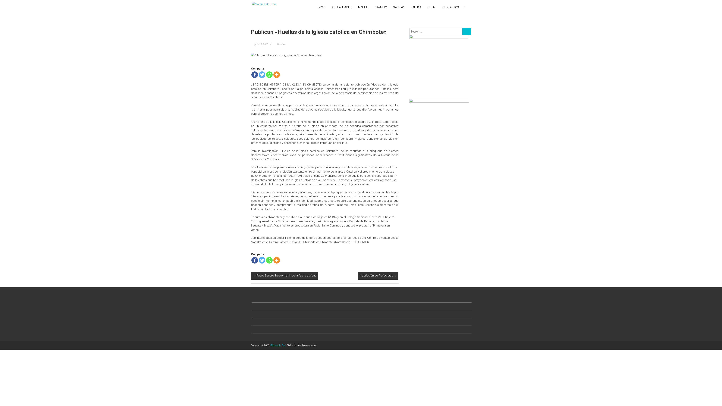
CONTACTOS (451, 7)
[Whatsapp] (269, 74)
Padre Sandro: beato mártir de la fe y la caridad (284, 275)
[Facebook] (254, 74)
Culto (432, 7)
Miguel (363, 7)
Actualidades (342, 7)
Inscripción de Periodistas (378, 275)
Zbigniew (380, 7)
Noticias (281, 44)
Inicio (321, 7)
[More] (276, 74)
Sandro (398, 7)
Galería (416, 7)
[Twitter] (262, 74)
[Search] (466, 31)
